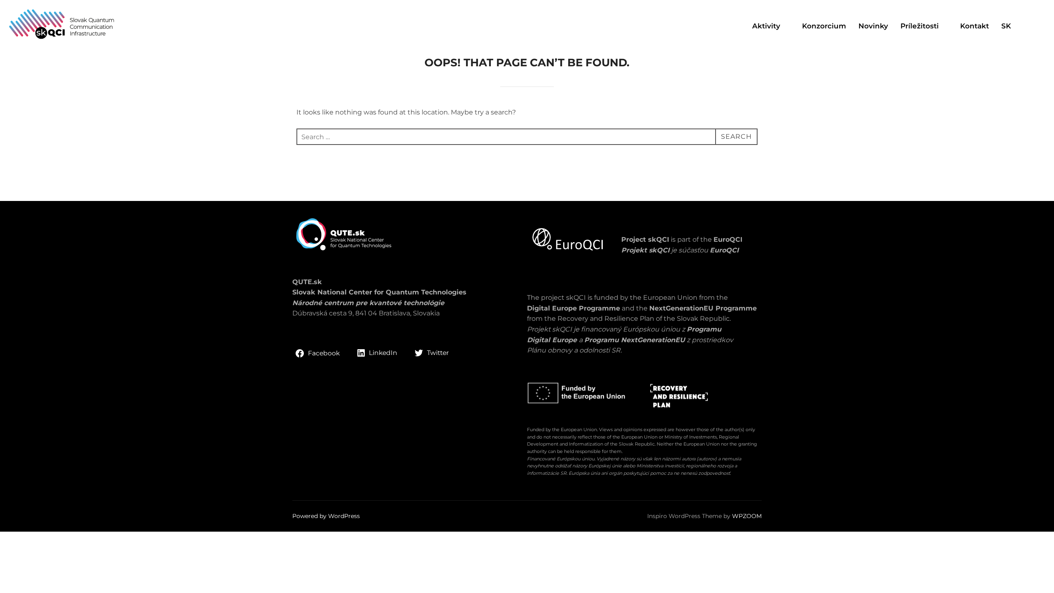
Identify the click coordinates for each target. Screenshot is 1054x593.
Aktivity (766, 26)
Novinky (873, 26)
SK (1006, 26)
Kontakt (974, 26)
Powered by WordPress (326, 516)
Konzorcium (824, 26)
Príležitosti (919, 26)
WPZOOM (747, 516)
